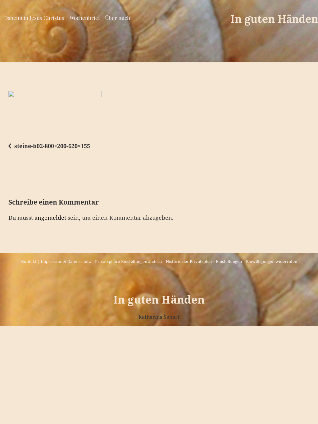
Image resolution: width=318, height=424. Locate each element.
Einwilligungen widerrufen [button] (271, 261)
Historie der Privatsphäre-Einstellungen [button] (204, 261)
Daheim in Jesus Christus (34, 17)
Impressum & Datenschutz (66, 261)
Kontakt (29, 261)
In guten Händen (274, 19)
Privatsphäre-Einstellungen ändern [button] (128, 261)
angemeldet (50, 217)
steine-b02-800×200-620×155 (52, 146)
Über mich (117, 17)
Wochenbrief (85, 17)
